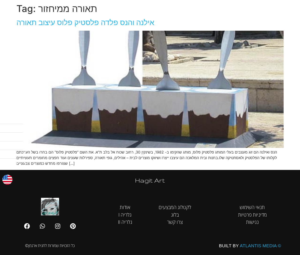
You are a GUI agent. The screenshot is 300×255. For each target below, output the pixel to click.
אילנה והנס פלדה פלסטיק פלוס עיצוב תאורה (85, 22)
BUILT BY (250, 245)
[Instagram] (58, 226)
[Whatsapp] (42, 226)
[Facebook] (27, 226)
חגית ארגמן (289, 6)
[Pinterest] (73, 226)
